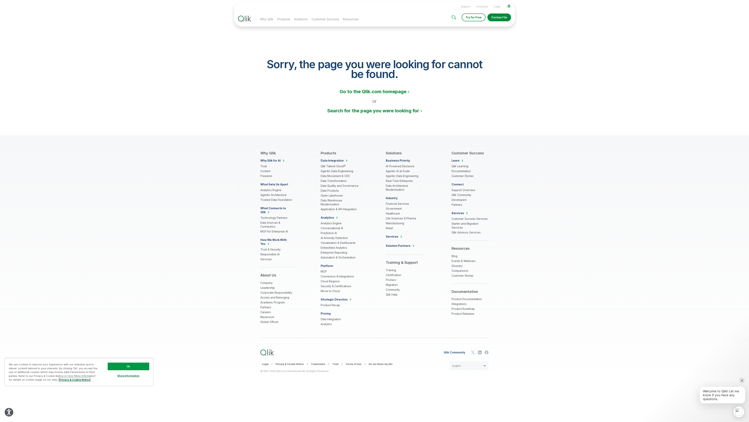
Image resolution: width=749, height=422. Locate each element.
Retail (389, 228)
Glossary (457, 265)
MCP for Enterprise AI (274, 231)
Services (266, 259)
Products (283, 19)
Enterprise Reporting (334, 252)
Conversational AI (332, 228)
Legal (265, 364)
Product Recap (330, 305)
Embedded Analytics (334, 247)
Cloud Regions (330, 281)
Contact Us (499, 17)
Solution (398, 245)
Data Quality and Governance (340, 185)
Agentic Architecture (273, 195)
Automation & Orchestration (338, 257)
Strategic (334, 299)
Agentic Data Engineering (337, 171)
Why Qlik (266, 19)
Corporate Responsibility (276, 292)
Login (497, 6)
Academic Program (272, 302)
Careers (265, 312)
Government (394, 208)
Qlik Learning (460, 166)
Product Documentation (467, 299)
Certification (393, 275)
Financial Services (397, 203)
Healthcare (393, 213)
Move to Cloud (330, 291)
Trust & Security (270, 249)
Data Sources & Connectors (270, 224)
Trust (263, 166)
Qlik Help (392, 294)
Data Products (330, 190)
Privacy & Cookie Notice (290, 364)
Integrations (459, 304)
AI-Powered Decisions (400, 166)
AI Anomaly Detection (334, 238)
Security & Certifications (336, 286)
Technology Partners (274, 217)
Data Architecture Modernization (397, 187)
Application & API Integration (339, 209)
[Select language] (508, 6)
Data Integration (331, 319)
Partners (265, 307)
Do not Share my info (381, 364)
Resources (351, 19)
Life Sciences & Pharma (401, 218)
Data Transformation (334, 180)
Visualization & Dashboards (338, 242)
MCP (324, 271)
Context (265, 171)
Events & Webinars (464, 261)
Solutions (301, 19)
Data (332, 160)
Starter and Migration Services (465, 225)
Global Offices (269, 322)
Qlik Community (461, 195)
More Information (128, 375)
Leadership (267, 287)
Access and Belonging (274, 297)
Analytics (326, 324)
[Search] (454, 17)
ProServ (391, 280)
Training (391, 270)
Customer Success (325, 19)
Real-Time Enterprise (399, 180)
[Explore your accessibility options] (9, 412)
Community (393, 289)
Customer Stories (463, 176)
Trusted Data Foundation (276, 199)
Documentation (461, 171)
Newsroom (267, 317)
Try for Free (474, 17)
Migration (392, 284)
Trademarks (318, 364)
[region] (79, 372)
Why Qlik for (270, 160)
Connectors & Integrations (337, 276)
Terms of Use (353, 364)
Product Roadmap (463, 308)
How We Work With (273, 241)
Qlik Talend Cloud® (333, 166)
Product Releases (463, 313)
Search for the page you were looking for (373, 111)
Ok (128, 366)
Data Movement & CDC (335, 176)
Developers (459, 199)
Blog (454, 256)
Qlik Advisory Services (466, 232)
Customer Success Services (470, 218)
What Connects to (273, 210)
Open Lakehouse (332, 195)
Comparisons (460, 270)
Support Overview (463, 190)
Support (465, 6)
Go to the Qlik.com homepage (373, 91)
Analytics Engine (270, 190)
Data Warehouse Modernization (331, 202)
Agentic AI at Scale (398, 171)
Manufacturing (395, 223)
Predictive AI (329, 233)
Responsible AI (270, 254)
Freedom (266, 176)
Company (482, 6)
